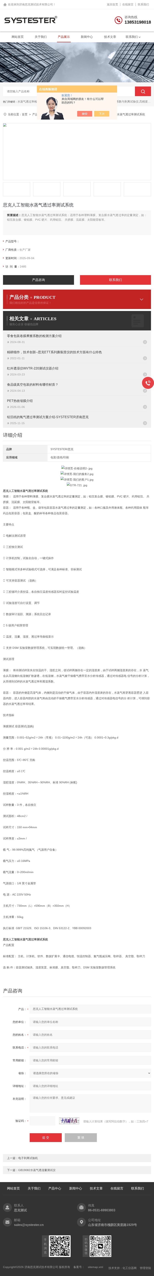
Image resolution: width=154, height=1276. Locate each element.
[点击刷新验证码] (69, 1120)
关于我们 (41, 36)
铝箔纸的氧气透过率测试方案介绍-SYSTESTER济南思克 (48, 417)
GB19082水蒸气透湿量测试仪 (37, 1170)
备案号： (79, 1267)
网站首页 (18, 36)
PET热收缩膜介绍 (20, 401)
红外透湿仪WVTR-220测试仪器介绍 (32, 368)
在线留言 (128, 4)
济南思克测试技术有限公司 (36, 4)
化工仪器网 (130, 1268)
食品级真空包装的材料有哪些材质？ (32, 384)
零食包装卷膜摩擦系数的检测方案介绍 (34, 336)
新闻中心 (87, 36)
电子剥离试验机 (28, 1158)
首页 (24, 114)
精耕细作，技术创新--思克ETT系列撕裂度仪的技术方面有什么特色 (54, 352)
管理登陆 (145, 1268)
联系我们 (143, 4)
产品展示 (64, 36)
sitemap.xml (95, 1267)
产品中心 (54, 1188)
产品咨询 (38, 280)
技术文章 (110, 36)
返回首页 (112, 4)
